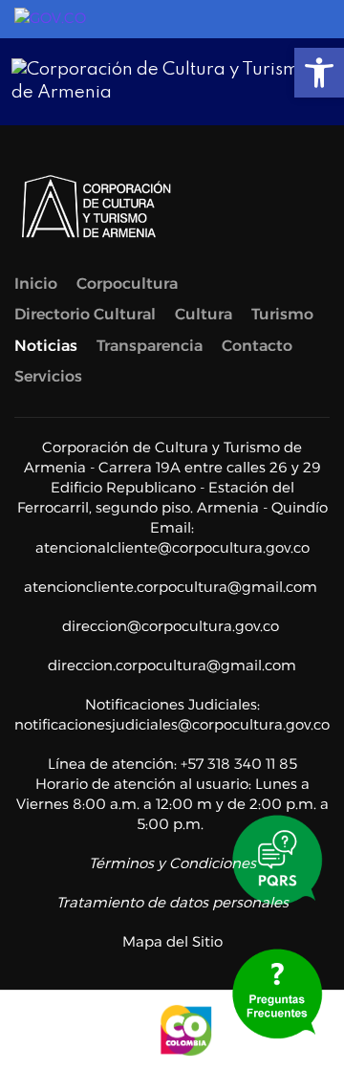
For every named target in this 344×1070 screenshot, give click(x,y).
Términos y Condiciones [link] (172, 863)
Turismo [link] (282, 314)
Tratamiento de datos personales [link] (172, 902)
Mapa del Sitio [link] (172, 941)
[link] (319, 73)
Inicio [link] (35, 283)
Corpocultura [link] (127, 283)
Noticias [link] (45, 346)
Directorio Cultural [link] (85, 314)
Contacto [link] (257, 346)
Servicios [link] (48, 376)
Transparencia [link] (150, 346)
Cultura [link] (203, 314)
